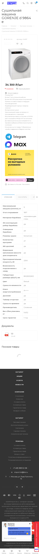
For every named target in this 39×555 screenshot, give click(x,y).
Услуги (19, 380)
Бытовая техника (20, 422)
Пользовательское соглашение (19, 460)
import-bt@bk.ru (21, 472)
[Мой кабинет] (31, 3)
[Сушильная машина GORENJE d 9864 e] (19, 64)
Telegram (22, 487)
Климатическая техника (19, 434)
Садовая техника (20, 431)
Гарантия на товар (19, 408)
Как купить (22, 197)
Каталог (19, 372)
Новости (19, 384)
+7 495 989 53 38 (20, 468)
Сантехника (19, 428)
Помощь (20, 441)
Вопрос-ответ (19, 454)
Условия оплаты (19, 402)
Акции (19, 376)
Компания (19, 392)
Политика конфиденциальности (19, 457)
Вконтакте (17, 487)
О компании (19, 396)
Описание (8, 197)
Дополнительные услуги (19, 425)
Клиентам (19, 399)
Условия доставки (19, 405)
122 (12, 334)
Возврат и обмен (20, 411)
